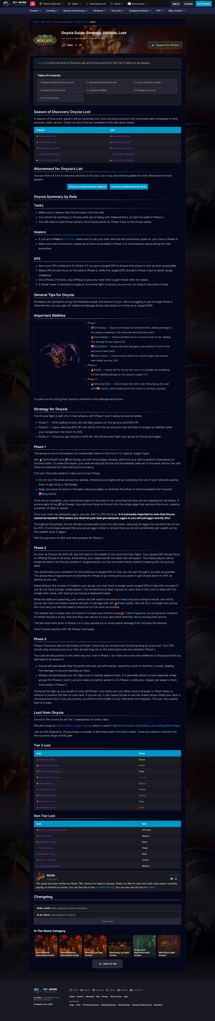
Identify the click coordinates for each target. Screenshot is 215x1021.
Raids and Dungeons (64, 22)
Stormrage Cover (47, 807)
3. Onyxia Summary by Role (147, 82)
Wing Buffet (100, 346)
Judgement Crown (48, 789)
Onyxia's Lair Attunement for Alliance (87, 186)
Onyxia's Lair (81, 22)
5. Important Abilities (97, 90)
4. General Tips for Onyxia (52, 90)
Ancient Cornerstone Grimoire (53, 830)
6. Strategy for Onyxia (144, 90)
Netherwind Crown (48, 801)
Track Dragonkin (135, 613)
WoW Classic (46, 22)
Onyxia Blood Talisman (50, 154)
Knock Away (100, 355)
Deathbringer (45, 836)
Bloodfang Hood (46, 759)
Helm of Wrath (46, 783)
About (72, 996)
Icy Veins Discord (104, 887)
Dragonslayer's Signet (49, 148)
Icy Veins (37, 997)
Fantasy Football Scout (142, 1005)
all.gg (71, 1005)
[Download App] (32, 3)
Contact (80, 996)
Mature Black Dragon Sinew (74, 725)
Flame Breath (101, 337)
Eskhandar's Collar (47, 136)
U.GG (78, 1005)
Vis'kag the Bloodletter (49, 866)
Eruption (104, 388)
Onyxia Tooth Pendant (49, 160)
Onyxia (42, 62)
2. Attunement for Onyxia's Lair (102, 82)
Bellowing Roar (102, 383)
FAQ (98, 996)
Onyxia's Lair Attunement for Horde (128, 186)
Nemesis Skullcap (47, 795)
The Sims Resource (90, 1005)
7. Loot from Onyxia (49, 98)
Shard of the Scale (48, 142)
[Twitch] (76, 45)
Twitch (151, 887)
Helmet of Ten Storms (49, 777)
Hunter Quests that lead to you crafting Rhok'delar (148, 725)
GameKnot (158, 1005)
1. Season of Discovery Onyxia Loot (57, 82)
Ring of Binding (46, 848)
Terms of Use (116, 996)
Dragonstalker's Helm (49, 765)
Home (35, 22)
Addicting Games (108, 1005)
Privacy (105, 996)
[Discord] (80, 45)
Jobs (126, 996)
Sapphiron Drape (47, 854)
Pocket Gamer (124, 1005)
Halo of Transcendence (50, 771)
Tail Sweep (100, 327)
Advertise (90, 996)
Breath (97, 369)
